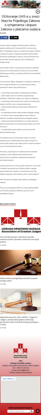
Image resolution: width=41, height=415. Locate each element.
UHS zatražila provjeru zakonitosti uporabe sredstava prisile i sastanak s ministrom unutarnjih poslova (19, 239)
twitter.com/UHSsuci (24, 372)
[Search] (32, 411)
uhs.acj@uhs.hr (23, 370)
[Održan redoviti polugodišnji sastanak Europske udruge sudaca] (20, 263)
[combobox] (18, 411)
